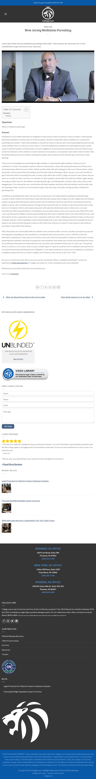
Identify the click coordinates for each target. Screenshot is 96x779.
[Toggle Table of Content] (25, 110)
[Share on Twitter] (46, 287)
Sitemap (75, 770)
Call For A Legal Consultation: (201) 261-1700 (48, 3)
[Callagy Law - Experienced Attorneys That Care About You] (48, 14)
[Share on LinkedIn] (59, 287)
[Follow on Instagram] (8, 621)
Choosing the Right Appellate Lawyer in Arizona (21, 501)
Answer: (8, 116)
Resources (6, 650)
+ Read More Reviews (12, 464)
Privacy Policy (65, 770)
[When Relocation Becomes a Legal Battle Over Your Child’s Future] (6, 528)
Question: (7, 113)
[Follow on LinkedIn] (16, 621)
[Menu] (5, 14)
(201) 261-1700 (48, 558)
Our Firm (5, 645)
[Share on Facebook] (42, 287)
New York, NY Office (48, 565)
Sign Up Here (18, 359)
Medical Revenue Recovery (13, 636)
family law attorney (19, 263)
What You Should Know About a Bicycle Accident (25, 297)
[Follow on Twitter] (12, 621)
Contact (5, 654)
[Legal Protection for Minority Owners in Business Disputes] (6, 488)
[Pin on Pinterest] (54, 287)
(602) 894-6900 (48, 592)
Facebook (14, 274)
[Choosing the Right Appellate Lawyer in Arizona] (6, 508)
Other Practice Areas (10, 641)
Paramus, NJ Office (48, 548)
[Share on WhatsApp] (37, 287)
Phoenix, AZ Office (48, 582)
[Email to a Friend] (50, 287)
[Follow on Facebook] (4, 621)
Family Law (48, 26)
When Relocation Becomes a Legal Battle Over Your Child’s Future (28, 520)
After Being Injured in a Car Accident (75, 297)
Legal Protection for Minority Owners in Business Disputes (25, 481)
